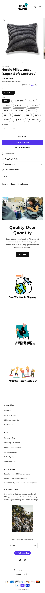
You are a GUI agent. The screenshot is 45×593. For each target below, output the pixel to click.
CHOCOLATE (20, 106)
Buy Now (22, 254)
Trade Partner (9, 462)
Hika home (25, 589)
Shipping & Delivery (12, 443)
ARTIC (6, 120)
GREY (6, 101)
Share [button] (6, 176)
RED (28, 115)
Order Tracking (10, 415)
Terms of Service (10, 452)
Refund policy (9, 457)
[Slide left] (18, 63)
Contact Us (8, 425)
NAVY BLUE (34, 120)
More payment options (22, 147)
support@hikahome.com (20, 474)
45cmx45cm (8, 93)
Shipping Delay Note (12, 420)
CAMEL (32, 101)
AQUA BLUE (19, 120)
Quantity (5, 124)
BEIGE (6, 115)
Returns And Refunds (12, 447)
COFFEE (7, 106)
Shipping (4, 81)
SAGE (6, 110)
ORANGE (34, 106)
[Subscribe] (35, 545)
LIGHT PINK (18, 110)
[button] (4, 7)
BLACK (38, 115)
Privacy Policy (9, 438)
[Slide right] (27, 63)
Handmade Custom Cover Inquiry (15, 184)
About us (7, 411)
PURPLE (31, 110)
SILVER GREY (19, 101)
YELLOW (17, 115)
